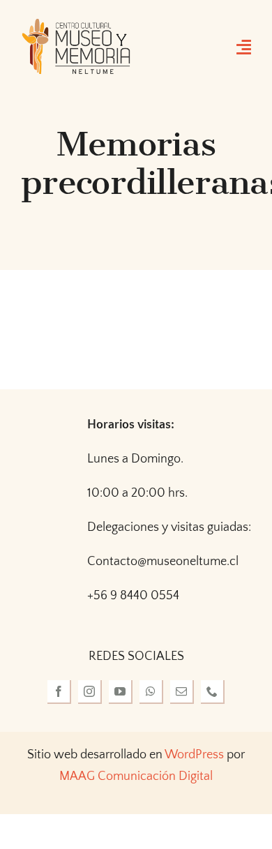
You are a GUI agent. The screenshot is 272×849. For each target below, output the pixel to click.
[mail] (182, 692)
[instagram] (90, 692)
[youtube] (121, 692)
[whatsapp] (151, 692)
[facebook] (59, 692)
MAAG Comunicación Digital (136, 776)
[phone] (213, 692)
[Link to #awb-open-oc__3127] (243, 46)
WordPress (194, 755)
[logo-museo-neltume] (76, 24)
